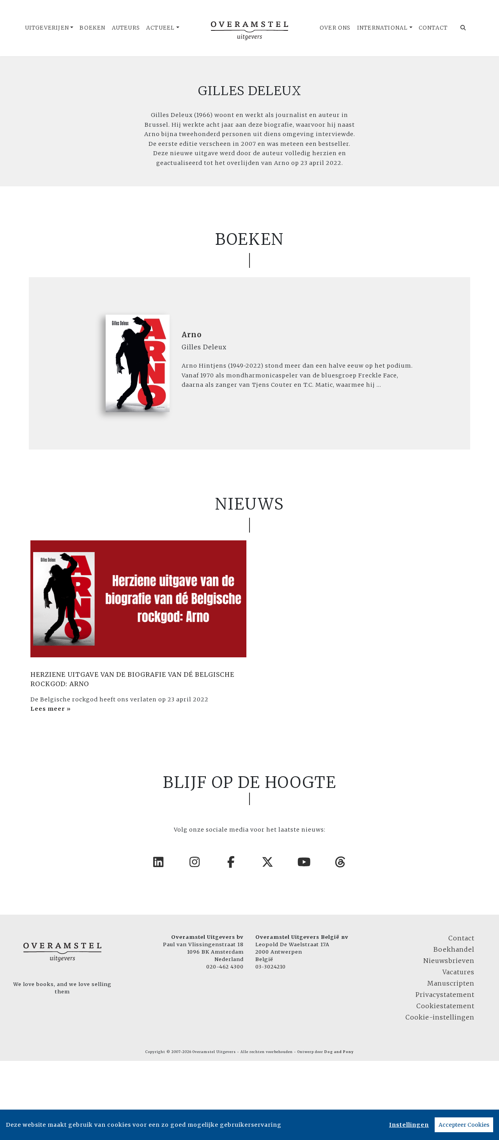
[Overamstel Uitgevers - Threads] (340, 862)
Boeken (92, 28)
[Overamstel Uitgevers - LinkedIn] (158, 862)
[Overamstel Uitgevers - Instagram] (195, 862)
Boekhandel (454, 949)
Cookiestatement (445, 1006)
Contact (433, 28)
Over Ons (335, 28)
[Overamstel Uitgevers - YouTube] (304, 862)
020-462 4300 (225, 966)
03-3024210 (270, 966)
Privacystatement (445, 994)
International (382, 28)
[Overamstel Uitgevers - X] (268, 862)
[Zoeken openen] (463, 28)
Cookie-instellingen (439, 1017)
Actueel (160, 28)
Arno (192, 334)
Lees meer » (50, 708)
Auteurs (126, 28)
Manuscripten (450, 983)
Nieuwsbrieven (448, 961)
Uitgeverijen (47, 28)
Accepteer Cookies (464, 1124)
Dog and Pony (339, 1052)
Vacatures (458, 972)
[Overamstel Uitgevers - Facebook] (231, 862)
